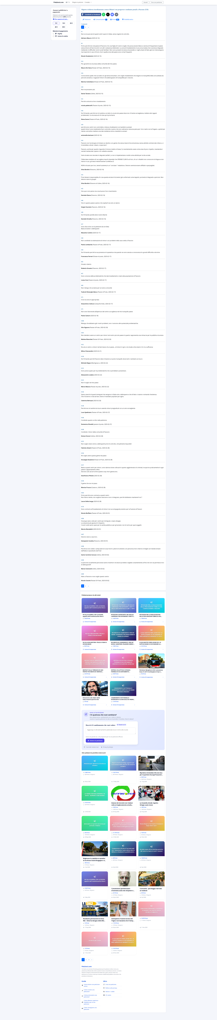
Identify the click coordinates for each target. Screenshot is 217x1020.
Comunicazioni (101, 19)
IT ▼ (68, 2)
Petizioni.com (59, 2)
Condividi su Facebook (92, 14)
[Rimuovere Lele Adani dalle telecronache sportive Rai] (95, 694)
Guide (84, 981)
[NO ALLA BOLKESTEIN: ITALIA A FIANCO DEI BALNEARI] (95, 638)
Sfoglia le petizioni (77, 2)
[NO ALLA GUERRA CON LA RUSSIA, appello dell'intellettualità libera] (95, 611)
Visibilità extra (128, 19)
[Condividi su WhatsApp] (103, 14)
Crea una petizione (156, 2)
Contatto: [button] (87, 2)
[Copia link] (116, 14)
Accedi (146, 2)
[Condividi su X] (108, 14)
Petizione (87, 19)
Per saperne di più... (61, 19)
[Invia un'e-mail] (112, 14)
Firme (115, 19)
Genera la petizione (96, 740)
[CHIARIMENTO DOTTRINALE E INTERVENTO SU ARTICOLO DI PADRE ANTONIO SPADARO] (123, 694)
